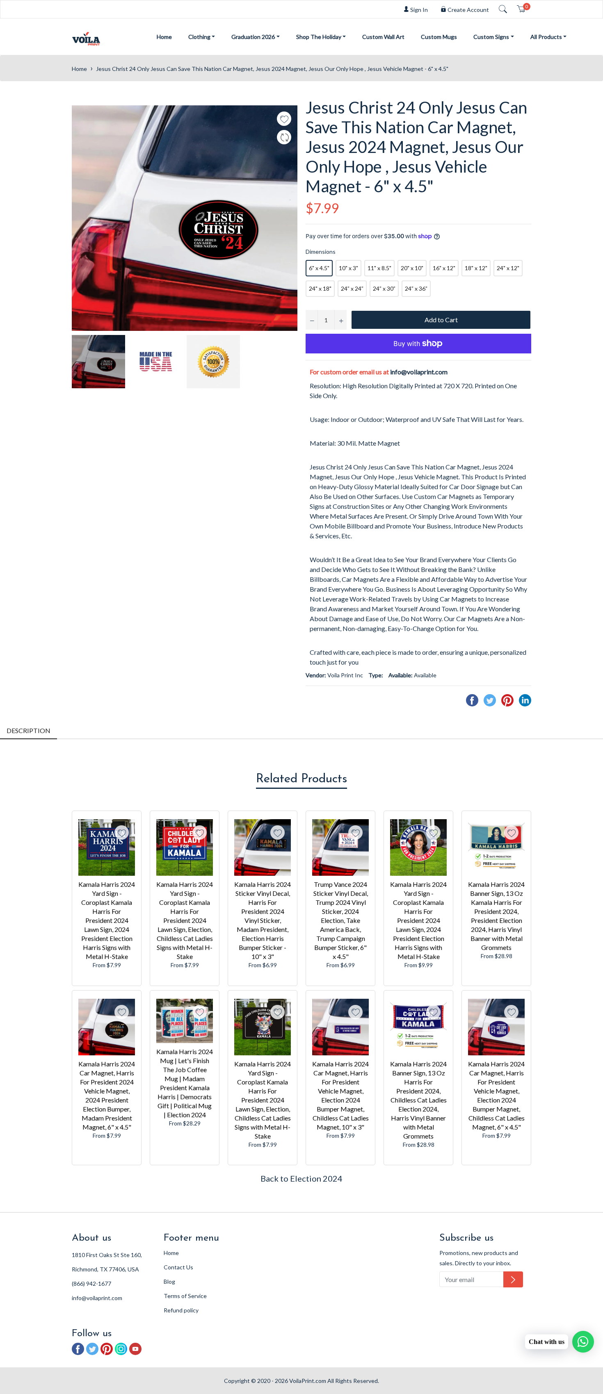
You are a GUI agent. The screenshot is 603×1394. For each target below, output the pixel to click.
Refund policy (181, 1310)
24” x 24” (352, 288)
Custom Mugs (439, 36)
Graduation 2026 (253, 36)
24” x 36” (416, 288)
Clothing (199, 36)
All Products (546, 36)
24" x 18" (320, 288)
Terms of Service (185, 1295)
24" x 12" (508, 267)
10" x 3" (348, 267)
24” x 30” (384, 288)
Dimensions (321, 251)
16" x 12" (444, 267)
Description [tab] (28, 730)
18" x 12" (476, 267)
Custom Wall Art (383, 36)
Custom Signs (491, 36)
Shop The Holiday (318, 36)
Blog (169, 1281)
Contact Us (178, 1267)
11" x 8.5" (379, 267)
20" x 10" (412, 267)
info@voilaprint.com (419, 372)
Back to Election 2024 (301, 1178)
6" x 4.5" (319, 267)
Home (164, 36)
